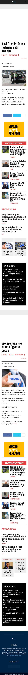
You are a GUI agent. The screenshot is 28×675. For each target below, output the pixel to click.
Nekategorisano (15, 179)
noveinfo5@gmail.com (15, 655)
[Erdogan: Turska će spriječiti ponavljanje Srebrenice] (5, 175)
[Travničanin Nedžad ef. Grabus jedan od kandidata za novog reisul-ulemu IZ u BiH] (5, 163)
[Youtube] (18, 666)
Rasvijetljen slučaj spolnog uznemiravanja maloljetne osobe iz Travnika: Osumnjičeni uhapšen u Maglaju (18, 151)
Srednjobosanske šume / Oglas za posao (7, 253)
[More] (23, 115)
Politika (13, 189)
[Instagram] (14, 666)
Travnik (13, 157)
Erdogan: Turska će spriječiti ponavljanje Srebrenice (17, 175)
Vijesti (5, 55)
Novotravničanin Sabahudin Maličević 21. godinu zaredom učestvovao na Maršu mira (18, 197)
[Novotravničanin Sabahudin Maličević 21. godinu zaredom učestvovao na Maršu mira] (5, 195)
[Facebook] (10, 666)
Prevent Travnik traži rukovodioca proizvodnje (20, 253)
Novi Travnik (14, 203)
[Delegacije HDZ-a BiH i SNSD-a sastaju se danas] (5, 185)
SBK (12, 169)
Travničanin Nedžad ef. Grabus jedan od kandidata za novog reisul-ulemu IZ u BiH (18, 164)
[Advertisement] (14, 24)
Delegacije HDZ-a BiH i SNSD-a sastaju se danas (17, 185)
